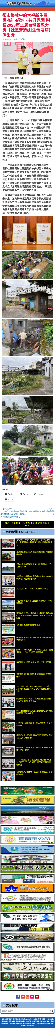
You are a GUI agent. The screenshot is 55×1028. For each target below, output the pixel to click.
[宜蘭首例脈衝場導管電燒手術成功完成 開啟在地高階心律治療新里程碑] (8, 580)
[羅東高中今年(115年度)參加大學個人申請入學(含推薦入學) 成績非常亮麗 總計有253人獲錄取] (8, 617)
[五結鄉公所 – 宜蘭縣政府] (27, 892)
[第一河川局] (27, 853)
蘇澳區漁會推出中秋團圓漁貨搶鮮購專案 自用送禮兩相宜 (34, 638)
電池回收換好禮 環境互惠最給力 (29, 625)
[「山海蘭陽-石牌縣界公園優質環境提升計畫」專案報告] (8, 605)
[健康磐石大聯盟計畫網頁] (27, 824)
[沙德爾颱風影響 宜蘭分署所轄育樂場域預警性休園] (8, 678)
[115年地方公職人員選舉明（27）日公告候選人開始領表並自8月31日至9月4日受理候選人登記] (8, 690)
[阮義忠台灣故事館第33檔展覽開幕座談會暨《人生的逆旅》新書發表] (8, 702)
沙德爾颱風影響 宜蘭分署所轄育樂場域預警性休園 (34, 675)
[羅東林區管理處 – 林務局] (27, 941)
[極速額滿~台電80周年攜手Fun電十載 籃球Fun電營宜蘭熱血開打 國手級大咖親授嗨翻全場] (8, 544)
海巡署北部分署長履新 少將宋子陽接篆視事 (33, 662)
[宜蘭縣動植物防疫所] (27, 873)
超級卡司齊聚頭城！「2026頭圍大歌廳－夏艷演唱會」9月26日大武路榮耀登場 (34, 651)
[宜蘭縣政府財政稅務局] (27, 922)
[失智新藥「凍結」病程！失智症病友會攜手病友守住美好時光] (8, 751)
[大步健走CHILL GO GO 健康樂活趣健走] (8, 592)
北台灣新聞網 (20, 39)
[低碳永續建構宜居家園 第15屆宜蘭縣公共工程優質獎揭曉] (8, 568)
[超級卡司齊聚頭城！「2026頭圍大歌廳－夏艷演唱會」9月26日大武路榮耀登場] (8, 654)
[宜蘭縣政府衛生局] (27, 931)
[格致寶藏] (27, 804)
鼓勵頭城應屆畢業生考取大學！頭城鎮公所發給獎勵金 (34, 773)
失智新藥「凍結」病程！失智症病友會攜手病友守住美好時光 (34, 748)
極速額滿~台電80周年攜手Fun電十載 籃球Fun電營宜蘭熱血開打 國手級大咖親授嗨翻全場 (34, 542)
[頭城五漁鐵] (27, 834)
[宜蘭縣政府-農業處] (27, 912)
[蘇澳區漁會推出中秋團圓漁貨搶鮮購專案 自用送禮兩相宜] (8, 641)
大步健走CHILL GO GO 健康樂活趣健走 (32, 589)
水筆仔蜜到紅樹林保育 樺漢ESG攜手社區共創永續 (34, 724)
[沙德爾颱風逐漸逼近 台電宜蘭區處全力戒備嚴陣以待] (8, 556)
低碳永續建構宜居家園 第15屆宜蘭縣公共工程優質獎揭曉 (33, 565)
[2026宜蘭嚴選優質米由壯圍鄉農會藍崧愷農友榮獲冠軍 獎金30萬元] (8, 715)
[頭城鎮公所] (27, 961)
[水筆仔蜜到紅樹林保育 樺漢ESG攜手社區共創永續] (8, 727)
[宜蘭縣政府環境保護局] (27, 980)
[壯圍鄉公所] (27, 902)
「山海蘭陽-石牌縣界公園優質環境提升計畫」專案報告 (34, 602)
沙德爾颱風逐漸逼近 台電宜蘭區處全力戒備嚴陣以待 (34, 553)
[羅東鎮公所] (27, 990)
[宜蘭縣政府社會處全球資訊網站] (27, 951)
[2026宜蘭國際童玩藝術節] (27, 794)
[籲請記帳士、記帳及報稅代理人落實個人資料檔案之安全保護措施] (8, 739)
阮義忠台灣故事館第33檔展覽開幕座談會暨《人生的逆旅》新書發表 (33, 700)
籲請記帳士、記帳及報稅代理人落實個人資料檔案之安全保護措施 (34, 736)
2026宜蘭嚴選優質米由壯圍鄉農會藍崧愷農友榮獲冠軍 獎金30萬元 (34, 712)
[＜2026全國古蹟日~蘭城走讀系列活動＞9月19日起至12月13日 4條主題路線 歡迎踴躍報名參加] (8, 764)
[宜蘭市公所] (27, 843)
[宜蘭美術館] (27, 814)
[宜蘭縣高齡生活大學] (27, 863)
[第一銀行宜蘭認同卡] (27, 882)
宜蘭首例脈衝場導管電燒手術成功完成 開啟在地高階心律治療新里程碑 (34, 577)
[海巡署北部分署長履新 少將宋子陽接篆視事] (8, 666)
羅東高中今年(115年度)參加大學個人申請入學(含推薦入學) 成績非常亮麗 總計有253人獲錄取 (34, 615)
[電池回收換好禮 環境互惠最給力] (8, 629)
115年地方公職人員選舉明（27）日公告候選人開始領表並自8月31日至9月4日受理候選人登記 (34, 688)
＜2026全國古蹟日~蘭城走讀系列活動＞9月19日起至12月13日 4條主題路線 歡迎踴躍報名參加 (33, 762)
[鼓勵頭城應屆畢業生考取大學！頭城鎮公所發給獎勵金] (8, 776)
